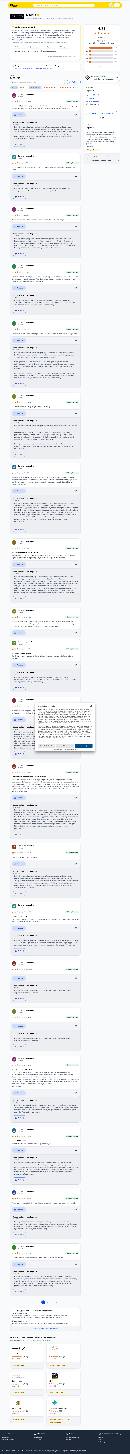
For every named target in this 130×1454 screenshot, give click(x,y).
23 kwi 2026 (16, 807)
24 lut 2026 (16, 1159)
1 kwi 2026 (16, 987)
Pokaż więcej (93, 107)
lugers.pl (92, 98)
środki (26, 1315)
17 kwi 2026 (16, 674)
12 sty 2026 (27, 1253)
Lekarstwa (61, 1419)
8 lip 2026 (27, 329)
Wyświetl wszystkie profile (101, 160)
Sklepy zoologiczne (92, 150)
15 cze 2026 (27, 706)
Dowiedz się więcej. (47, 1340)
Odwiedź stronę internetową (100, 113)
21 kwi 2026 (27, 772)
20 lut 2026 (27, 1136)
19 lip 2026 (27, 101)
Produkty (101, 1437)
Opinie (4, 1442)
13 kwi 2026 (27, 649)
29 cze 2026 (16, 729)
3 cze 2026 (16, 297)
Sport (51, 1392)
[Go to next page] (52, 1302)
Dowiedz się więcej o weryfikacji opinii (45, 1328)
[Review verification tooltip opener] (38, 15)
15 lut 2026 (27, 617)
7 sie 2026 (16, 236)
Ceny (100, 1439)
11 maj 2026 (27, 272)
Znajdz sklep (38, 1439)
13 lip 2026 (27, 402)
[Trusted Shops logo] (14, 5)
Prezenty (52, 1365)
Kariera (68, 1439)
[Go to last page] (56, 1302)
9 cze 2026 (16, 1035)
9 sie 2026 (27, 473)
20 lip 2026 (16, 124)
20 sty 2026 (27, 1065)
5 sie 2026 (27, 548)
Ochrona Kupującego (8, 1439)
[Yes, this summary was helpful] (74, 56)
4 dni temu (16, 185)
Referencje (102, 1442)
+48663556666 (94, 95)
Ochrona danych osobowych (21, 1451)
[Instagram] (103, 118)
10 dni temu (27, 163)
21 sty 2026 (27, 1198)
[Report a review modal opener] (76, 114)
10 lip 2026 (16, 350)
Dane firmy (6, 1451)
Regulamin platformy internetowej (74, 1451)
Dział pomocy (38, 1437)
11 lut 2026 (16, 1102)
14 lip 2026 (16, 422)
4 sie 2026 (27, 215)
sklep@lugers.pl (94, 101)
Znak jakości (5, 1437)
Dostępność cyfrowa (52, 1451)
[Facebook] (100, 118)
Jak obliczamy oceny (101, 67)
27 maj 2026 (28, 912)
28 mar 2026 (28, 969)
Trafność (75, 82)
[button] (111, 5)
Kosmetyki (52, 1419)
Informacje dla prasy (72, 1437)
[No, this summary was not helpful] (77, 56)
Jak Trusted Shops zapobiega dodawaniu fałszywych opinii (34, 68)
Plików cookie (39, 1451)
